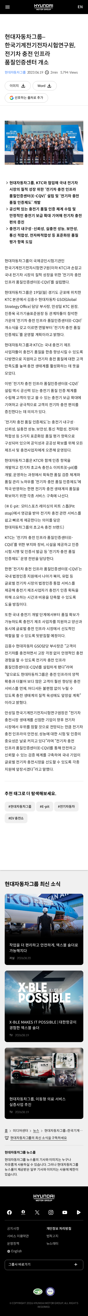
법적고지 (52, 1236)
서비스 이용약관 (18, 1236)
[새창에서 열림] (37, 1291)
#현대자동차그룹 (19, 806)
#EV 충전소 (16, 818)
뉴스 (36, 1131)
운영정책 (13, 1243)
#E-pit (44, 806)
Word (47, 87)
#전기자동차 (66, 806)
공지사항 (13, 1228)
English (19, 1251)
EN (80, 7)
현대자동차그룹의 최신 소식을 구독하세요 (38, 1138)
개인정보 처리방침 (58, 1228)
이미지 (20, 87)
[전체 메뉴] (7, 7)
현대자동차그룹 (15, 72)
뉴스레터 (52, 1243)
